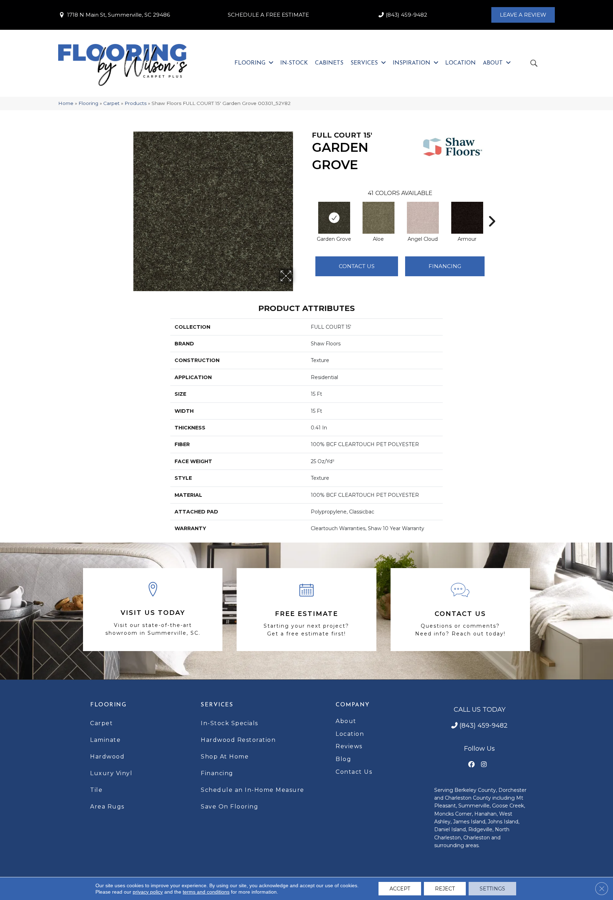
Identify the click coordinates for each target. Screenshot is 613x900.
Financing (217, 773)
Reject (445, 888)
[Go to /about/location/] (152, 609)
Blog (343, 759)
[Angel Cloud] (423, 217)
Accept (400, 888)
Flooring (88, 103)
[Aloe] (378, 217)
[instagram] (484, 765)
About (346, 721)
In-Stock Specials (229, 723)
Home (65, 103)
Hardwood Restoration (238, 740)
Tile (96, 790)
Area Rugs (107, 806)
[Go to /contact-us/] (460, 609)
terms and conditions (206, 892)
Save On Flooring (229, 806)
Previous (308, 210)
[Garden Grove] (334, 217)
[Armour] (467, 217)
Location (350, 733)
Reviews (349, 746)
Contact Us (357, 266)
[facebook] (472, 765)
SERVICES (217, 705)
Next (491, 210)
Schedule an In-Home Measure (252, 790)
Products (136, 103)
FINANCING (445, 266)
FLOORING (108, 705)
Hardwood (107, 756)
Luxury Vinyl (111, 773)
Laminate (105, 740)
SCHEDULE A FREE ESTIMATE (268, 14)
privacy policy (148, 892)
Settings (492, 888)
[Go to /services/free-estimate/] (306, 609)
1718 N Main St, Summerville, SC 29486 (118, 14)
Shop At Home (225, 756)
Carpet (111, 103)
